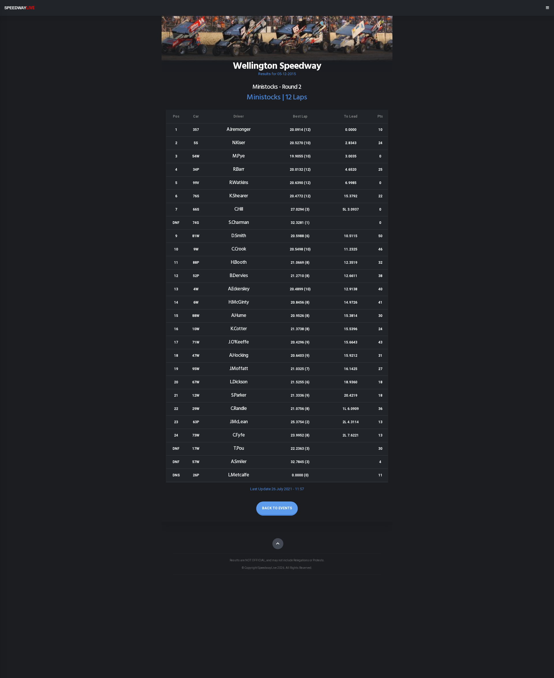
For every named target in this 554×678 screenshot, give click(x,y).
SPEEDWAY (19, 7)
